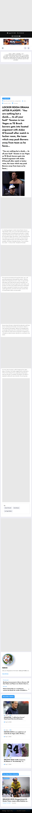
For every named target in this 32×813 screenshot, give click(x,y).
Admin (25, 101)
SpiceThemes (28, 805)
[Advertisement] (16, 15)
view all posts (5, 673)
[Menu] (2, 48)
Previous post (5, 680)
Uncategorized (6, 778)
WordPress (15, 805)
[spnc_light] (28, 48)
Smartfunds (14, 798)
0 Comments (16, 103)
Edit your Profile (23, 670)
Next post (5, 686)
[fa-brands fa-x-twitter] (14, 36)
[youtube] (19, 36)
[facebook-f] (12, 36)
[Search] (25, 48)
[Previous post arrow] (28, 682)
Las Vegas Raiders (6, 98)
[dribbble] (16, 36)
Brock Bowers (12, 101)
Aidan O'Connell (6, 101)
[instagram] (18, 36)
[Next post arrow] (28, 689)
